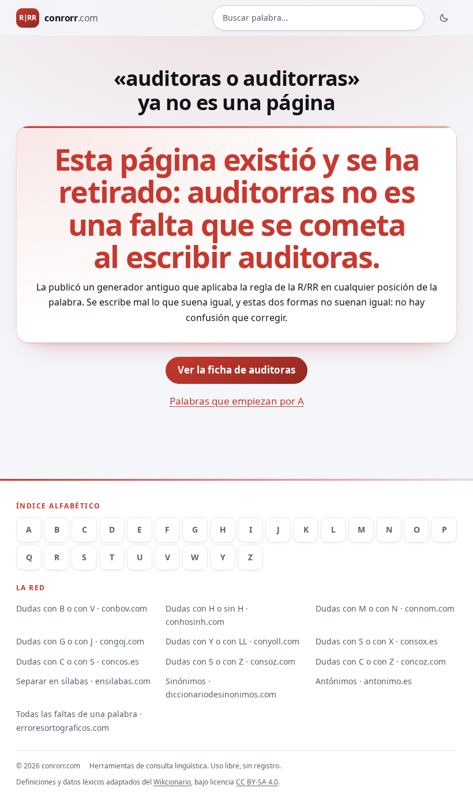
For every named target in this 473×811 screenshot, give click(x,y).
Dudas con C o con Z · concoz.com (381, 661)
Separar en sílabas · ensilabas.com (83, 681)
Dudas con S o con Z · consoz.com (230, 661)
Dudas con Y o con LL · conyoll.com (232, 641)
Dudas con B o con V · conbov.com (81, 608)
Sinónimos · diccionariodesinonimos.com (221, 688)
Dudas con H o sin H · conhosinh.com (207, 615)
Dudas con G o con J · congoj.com (80, 641)
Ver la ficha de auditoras (236, 369)
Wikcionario (172, 782)
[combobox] (318, 18)
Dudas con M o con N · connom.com (385, 608)
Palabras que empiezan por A (237, 401)
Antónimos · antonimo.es (364, 681)
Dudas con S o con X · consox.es (377, 641)
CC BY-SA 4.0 (257, 782)
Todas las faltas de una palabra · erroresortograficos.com (79, 720)
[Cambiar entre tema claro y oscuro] (444, 18)
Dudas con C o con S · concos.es (77, 661)
